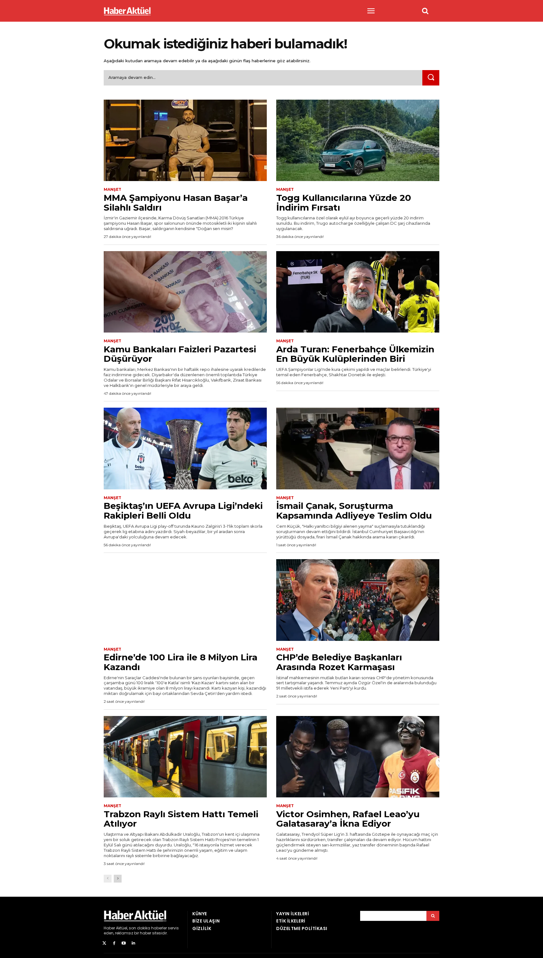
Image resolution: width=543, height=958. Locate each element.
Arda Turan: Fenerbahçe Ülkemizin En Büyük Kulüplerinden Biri (355, 354)
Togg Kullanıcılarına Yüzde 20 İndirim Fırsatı (343, 202)
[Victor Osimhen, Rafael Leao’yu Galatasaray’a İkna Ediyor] (357, 757)
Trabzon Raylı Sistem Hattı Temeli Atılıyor (181, 819)
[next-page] (118, 879)
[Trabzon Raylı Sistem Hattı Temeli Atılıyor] (185, 757)
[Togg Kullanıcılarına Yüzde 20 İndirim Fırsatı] (357, 140)
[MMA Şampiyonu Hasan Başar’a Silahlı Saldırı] (185, 140)
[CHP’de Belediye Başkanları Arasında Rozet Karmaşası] (357, 600)
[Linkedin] (133, 943)
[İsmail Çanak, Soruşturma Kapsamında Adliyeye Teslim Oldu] (357, 448)
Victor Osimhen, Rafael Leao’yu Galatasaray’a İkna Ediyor (348, 819)
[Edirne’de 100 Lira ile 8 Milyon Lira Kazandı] (185, 600)
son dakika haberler (148, 928)
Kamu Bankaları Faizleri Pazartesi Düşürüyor (180, 354)
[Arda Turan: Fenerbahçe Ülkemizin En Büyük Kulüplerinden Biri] (357, 292)
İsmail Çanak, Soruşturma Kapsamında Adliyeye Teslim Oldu (354, 510)
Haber (109, 928)
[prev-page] (108, 879)
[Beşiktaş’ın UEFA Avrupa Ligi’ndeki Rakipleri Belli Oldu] (185, 448)
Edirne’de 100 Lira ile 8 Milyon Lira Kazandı (180, 662)
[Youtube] (124, 943)
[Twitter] (104, 943)
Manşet (112, 189)
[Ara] (430, 77)
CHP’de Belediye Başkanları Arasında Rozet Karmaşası (339, 662)
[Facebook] (114, 943)
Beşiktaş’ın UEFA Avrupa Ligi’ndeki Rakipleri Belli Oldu (183, 510)
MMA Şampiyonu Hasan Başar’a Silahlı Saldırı (176, 202)
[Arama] (432, 916)
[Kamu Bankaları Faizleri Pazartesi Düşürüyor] (185, 292)
